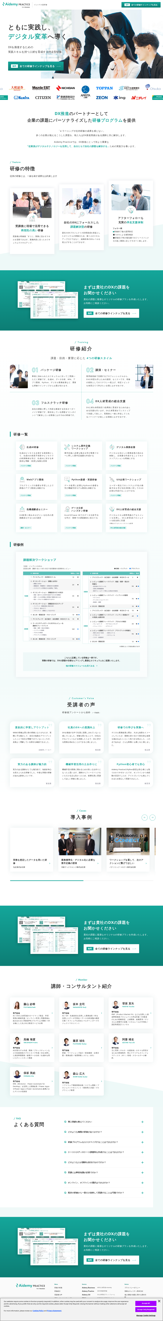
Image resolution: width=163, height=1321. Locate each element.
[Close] (159, 1301)
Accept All (146, 1303)
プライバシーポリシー (132, 1288)
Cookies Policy (38, 1311)
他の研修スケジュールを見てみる (80, 665)
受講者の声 (58, 1295)
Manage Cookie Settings (145, 1315)
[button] (145, 818)
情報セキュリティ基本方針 (134, 1291)
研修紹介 (57, 1291)
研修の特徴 (58, 1288)
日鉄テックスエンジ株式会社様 (73, 867)
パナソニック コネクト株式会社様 (123, 867)
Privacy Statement (54, 1311)
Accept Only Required (146, 1309)
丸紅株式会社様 (19, 867)
